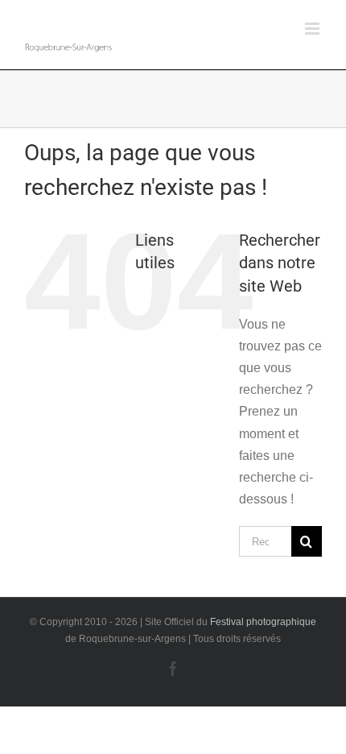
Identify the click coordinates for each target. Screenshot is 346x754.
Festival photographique (263, 622)
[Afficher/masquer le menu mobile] (313, 28)
